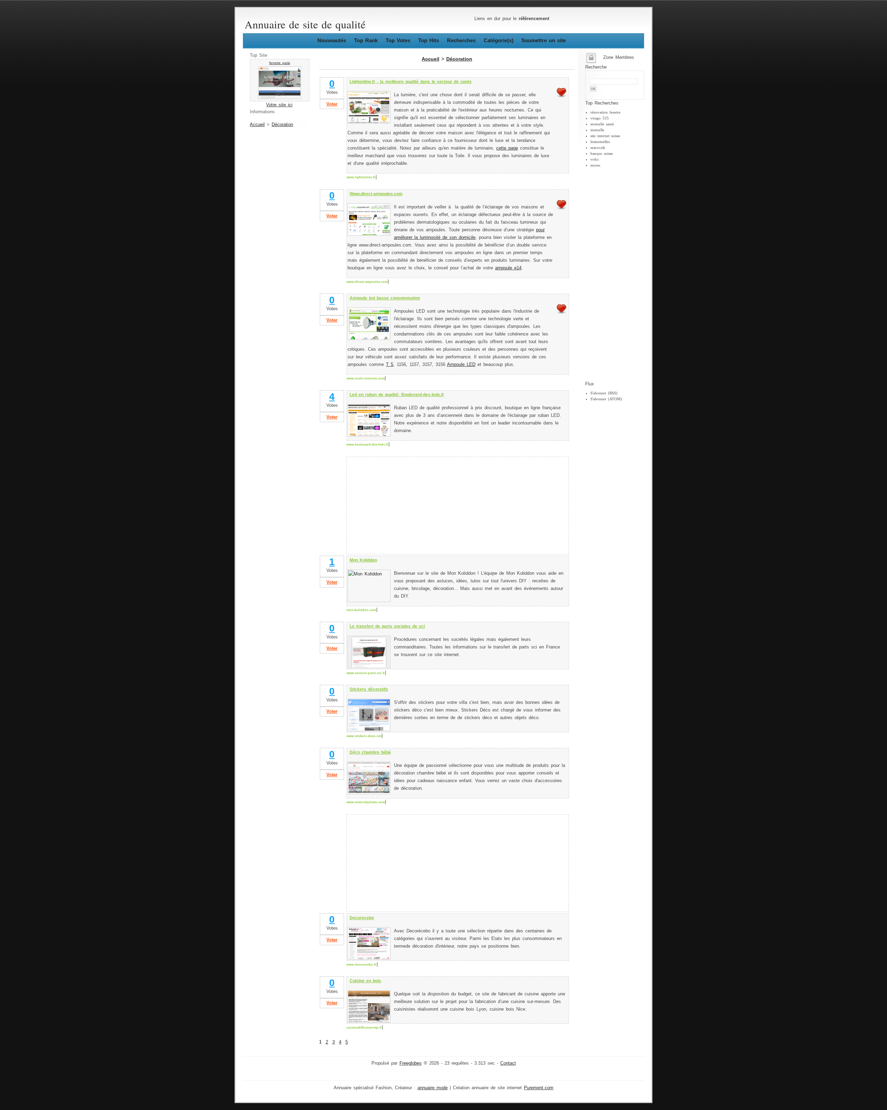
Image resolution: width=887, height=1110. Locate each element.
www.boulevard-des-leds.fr (367, 444)
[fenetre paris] (279, 97)
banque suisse (601, 153)
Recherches (461, 40)
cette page (507, 148)
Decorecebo (362, 917)
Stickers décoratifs (369, 689)
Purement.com (538, 1087)
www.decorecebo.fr (361, 964)
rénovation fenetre (605, 112)
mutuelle (597, 130)
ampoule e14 (508, 268)
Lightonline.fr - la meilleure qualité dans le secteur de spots (411, 81)
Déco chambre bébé (370, 752)
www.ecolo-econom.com (365, 378)
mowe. (595, 165)
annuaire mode (433, 1087)
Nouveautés (331, 40)
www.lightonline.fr (361, 177)
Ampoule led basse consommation (385, 298)
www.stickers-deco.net (363, 736)
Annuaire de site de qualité (305, 24)
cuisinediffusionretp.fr (364, 1027)
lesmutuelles (600, 142)
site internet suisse (605, 136)
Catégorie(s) (498, 40)
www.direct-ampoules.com (367, 282)
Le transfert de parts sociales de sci (387, 626)
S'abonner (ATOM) (606, 399)
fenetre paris (279, 63)
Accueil (257, 124)
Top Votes (398, 40)
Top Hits (428, 40)
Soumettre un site (543, 40)
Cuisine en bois (365, 980)
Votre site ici (279, 104)
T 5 (389, 364)
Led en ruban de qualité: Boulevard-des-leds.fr (397, 394)
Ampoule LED (461, 364)
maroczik (597, 147)
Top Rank (366, 40)
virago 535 (599, 118)
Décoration (282, 124)
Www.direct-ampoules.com (376, 193)
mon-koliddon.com (361, 610)
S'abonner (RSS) (603, 393)
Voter (331, 104)
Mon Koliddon (363, 560)
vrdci (594, 159)
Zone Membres (618, 57)
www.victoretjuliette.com (365, 802)
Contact (508, 1063)
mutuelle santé (602, 124)
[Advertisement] (613, 274)
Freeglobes (410, 1063)
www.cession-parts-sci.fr (365, 673)
